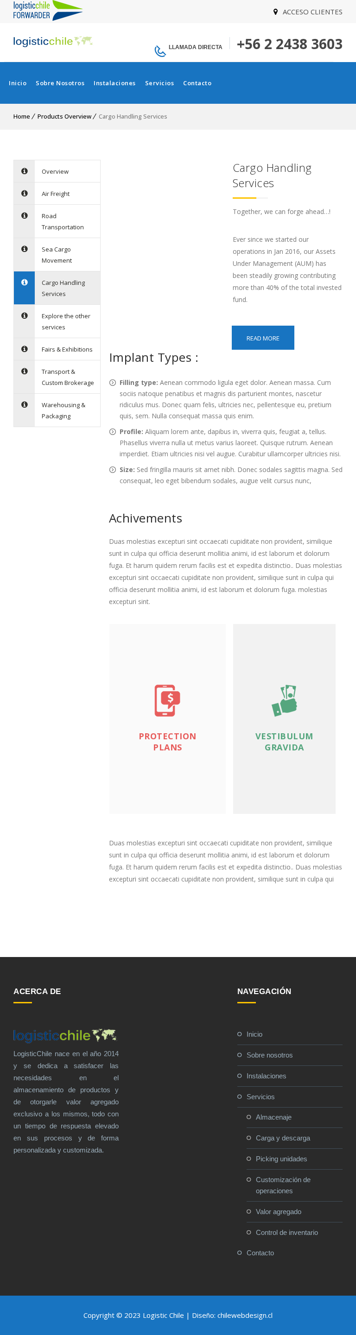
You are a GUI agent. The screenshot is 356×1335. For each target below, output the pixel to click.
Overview (55, 171)
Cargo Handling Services (63, 288)
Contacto (197, 83)
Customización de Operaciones (283, 1185)
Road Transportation (63, 221)
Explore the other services (66, 321)
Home (21, 116)
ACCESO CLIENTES (313, 11)
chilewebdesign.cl (245, 1315)
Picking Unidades (281, 1159)
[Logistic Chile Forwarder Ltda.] (48, 18)
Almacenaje (274, 1117)
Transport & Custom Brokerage (68, 377)
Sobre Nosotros (60, 83)
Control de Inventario (287, 1232)
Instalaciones (115, 83)
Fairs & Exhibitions (67, 349)
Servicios (159, 83)
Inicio (17, 83)
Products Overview (64, 116)
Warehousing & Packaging (63, 410)
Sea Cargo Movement (57, 254)
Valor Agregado (278, 1211)
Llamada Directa (195, 47)
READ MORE (263, 338)
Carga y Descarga (283, 1138)
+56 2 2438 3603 (290, 43)
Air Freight (56, 193)
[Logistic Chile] (54, 41)
